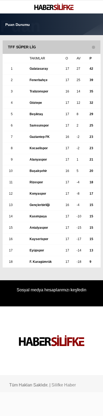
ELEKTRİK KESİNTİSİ (25, 108)
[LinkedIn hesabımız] (68, 407)
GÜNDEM (15, 54)
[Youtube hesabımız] (54, 407)
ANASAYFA (17, 43)
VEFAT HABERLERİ (24, 97)
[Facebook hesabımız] (14, 407)
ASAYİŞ (14, 65)
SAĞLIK (14, 76)
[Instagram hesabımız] (41, 407)
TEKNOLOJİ (17, 86)
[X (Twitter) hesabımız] (28, 407)
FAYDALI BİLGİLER (23, 118)
